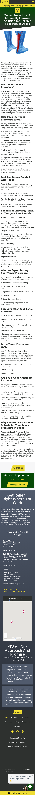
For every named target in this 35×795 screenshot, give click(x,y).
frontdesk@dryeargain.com (13, 584)
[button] (33, 2)
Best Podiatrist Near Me (17, 746)
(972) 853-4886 (8, 547)
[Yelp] (22, 731)
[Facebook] (17, 731)
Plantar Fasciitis (8, 193)
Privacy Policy (26, 770)
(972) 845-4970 (8, 562)
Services (14, 718)
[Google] (12, 731)
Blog (17, 722)
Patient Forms (27, 722)
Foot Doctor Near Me (17, 742)
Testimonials (7, 722)
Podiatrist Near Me (17, 738)
